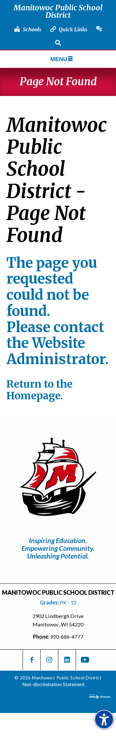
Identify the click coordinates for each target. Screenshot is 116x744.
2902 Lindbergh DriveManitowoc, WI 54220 (58, 620)
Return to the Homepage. (39, 390)
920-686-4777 (66, 637)
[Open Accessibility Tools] (104, 719)
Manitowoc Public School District (58, 11)
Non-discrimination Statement (54, 684)
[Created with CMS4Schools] (99, 696)
